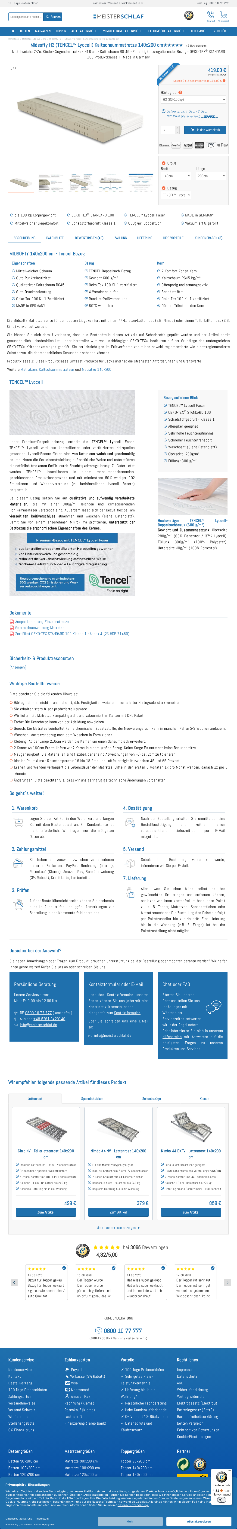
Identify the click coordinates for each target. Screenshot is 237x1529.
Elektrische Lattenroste (166, 31)
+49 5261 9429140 (49, 1018)
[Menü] (229, 1471)
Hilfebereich (172, 1036)
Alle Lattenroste (84, 31)
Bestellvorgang (20, 1383)
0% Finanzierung (21, 1429)
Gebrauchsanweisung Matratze (39, 627)
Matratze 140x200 (97, 369)
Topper (61, 31)
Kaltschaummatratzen (56, 369)
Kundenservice (20, 1369)
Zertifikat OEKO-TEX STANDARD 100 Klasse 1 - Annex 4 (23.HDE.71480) (72, 633)
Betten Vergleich (190, 1423)
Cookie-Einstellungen (194, 1436)
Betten (25, 31)
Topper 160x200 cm (137, 1474)
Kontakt (14, 1376)
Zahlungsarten (19, 1396)
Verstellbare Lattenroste (122, 31)
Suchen (55, 17)
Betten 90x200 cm (23, 1461)
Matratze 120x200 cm (82, 1474)
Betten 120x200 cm (24, 1474)
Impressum (186, 1369)
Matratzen (43, 31)
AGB (180, 1383)
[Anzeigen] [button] (17, 667)
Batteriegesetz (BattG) (195, 1409)
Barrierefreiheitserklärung (197, 1416)
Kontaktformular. (127, 1012)
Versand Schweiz (21, 1409)
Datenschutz (187, 1376)
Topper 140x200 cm (137, 1467)
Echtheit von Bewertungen (198, 1429)
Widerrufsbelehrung (192, 1389)
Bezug (171, 188)
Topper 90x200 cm (135, 1461)
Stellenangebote (21, 1423)
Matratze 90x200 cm (81, 1461)
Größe (171, 163)
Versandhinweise (21, 1403)
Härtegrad (169, 92)
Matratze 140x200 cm (34, 38)
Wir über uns (18, 1416)
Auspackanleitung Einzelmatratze (42, 621)
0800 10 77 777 (38, 1012)
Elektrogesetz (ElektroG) (197, 1403)
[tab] (24, 238)
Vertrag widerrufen (191, 1396)
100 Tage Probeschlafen (27, 1389)
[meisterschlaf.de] (118, 13)
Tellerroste (199, 31)
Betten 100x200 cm (24, 1467)
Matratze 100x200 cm (82, 1467)
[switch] (221, 1500)
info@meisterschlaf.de (38, 1024)
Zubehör (220, 31)
